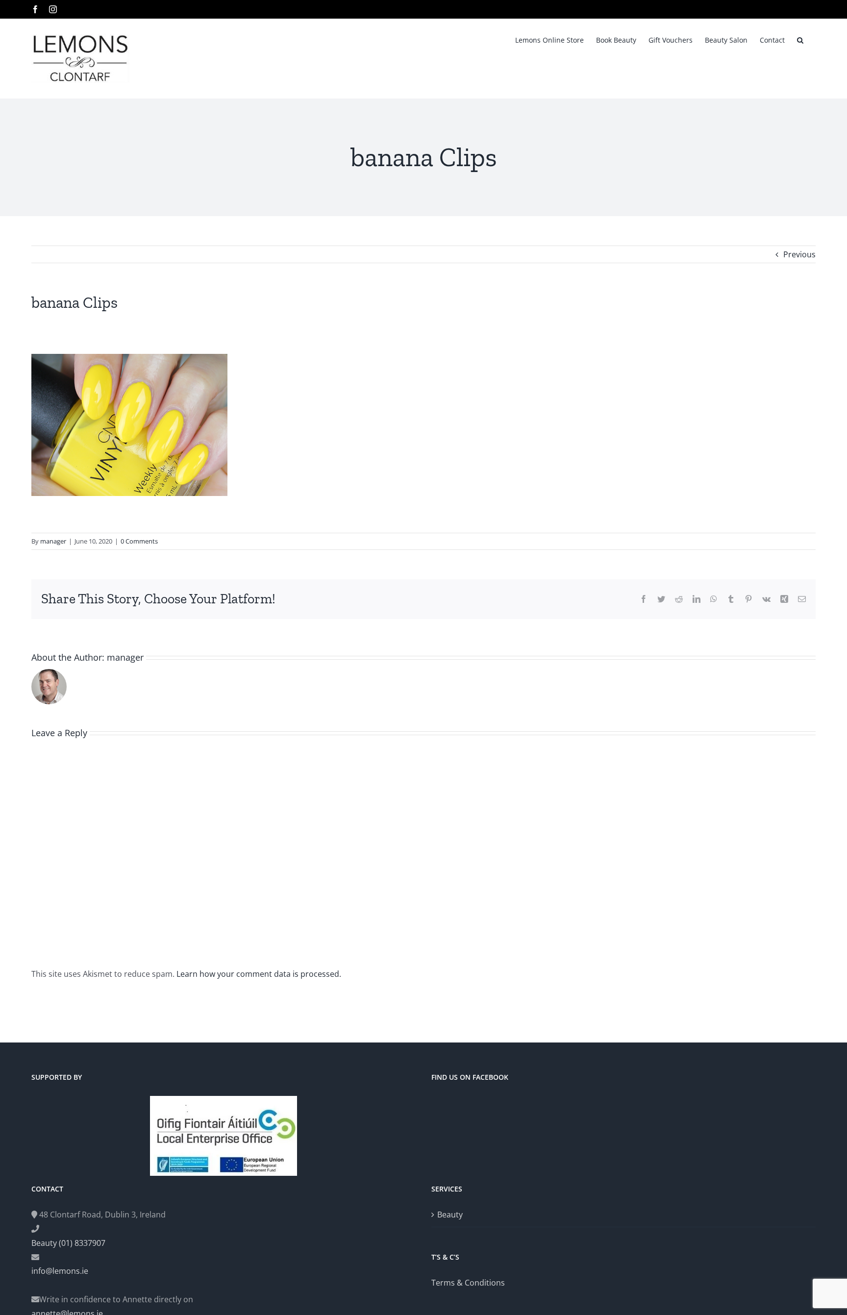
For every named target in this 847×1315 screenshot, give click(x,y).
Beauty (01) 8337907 (68, 1243)
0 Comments (139, 541)
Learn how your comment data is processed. (258, 973)
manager (53, 541)
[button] (800, 39)
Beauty (450, 1214)
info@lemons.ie (59, 1270)
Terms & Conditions (468, 1282)
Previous (799, 254)
